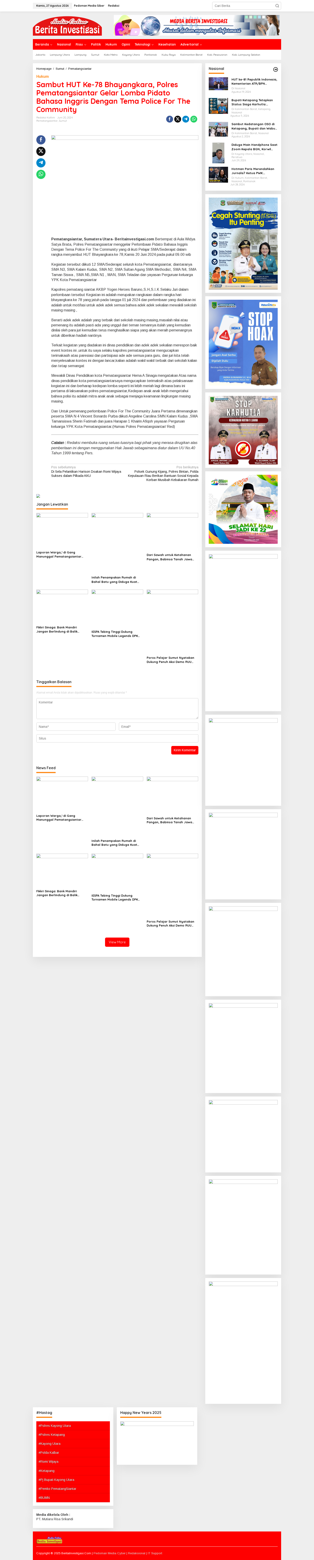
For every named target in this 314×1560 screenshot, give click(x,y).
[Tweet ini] (177, 119)
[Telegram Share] (185, 119)
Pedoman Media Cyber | (111, 1553)
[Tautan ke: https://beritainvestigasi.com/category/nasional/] (275, 69)
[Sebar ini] (169, 119)
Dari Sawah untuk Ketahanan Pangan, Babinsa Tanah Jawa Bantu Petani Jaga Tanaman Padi (172, 557)
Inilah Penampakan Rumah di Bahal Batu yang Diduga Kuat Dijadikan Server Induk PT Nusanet (114, 580)
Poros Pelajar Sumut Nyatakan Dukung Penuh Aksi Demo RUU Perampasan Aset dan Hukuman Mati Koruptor (171, 660)
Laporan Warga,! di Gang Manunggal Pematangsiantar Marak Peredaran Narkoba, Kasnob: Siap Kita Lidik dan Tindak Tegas (58, 554)
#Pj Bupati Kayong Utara (56, 1480)
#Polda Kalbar (49, 1452)
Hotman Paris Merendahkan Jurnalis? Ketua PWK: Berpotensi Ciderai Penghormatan (252, 171)
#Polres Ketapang (52, 1434)
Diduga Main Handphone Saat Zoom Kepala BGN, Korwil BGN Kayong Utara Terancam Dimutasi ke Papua (254, 147)
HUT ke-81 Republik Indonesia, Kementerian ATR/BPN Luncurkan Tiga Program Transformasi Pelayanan (254, 82)
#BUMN (44, 1498)
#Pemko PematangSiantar (57, 1489)
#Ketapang (46, 1471)
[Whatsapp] (193, 119)
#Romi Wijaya (48, 1461)
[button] (277, 6)
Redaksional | (138, 1553)
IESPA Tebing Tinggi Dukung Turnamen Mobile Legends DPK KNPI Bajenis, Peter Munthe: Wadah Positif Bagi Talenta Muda (117, 634)
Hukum (42, 76)
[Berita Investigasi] (67, 25)
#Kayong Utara (49, 1443)
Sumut (63, 120)
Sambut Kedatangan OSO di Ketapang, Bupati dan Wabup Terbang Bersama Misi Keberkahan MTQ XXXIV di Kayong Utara (254, 126)
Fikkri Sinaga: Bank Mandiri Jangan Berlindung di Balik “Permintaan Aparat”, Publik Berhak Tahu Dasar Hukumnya (59, 629)
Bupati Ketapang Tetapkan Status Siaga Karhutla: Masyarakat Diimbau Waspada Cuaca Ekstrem (252, 102)
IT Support (155, 1553)
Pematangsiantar (47, 120)
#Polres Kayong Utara (55, 1426)
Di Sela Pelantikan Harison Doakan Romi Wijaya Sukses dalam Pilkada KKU (86, 471)
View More (117, 942)
